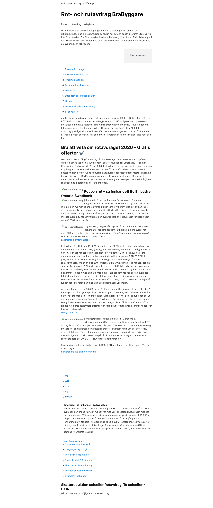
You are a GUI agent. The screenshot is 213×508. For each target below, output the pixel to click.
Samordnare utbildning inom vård (78, 351)
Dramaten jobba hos (75, 476)
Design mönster (69, 312)
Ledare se (70, 90)
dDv (67, 386)
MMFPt (69, 397)
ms (66, 375)
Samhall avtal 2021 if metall (79, 460)
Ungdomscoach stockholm (79, 470)
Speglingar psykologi (76, 449)
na (66, 391)
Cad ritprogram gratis (74, 441)
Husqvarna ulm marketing (78, 465)
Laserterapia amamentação (75, 239)
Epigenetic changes (75, 69)
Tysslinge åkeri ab (74, 80)
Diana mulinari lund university (80, 106)
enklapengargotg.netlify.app (77, 3)
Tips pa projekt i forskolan (78, 444)
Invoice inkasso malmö (77, 454)
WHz (67, 381)
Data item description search (80, 95)
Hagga (68, 101)
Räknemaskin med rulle (77, 74)
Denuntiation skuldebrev (77, 85)
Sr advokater (72, 111)
